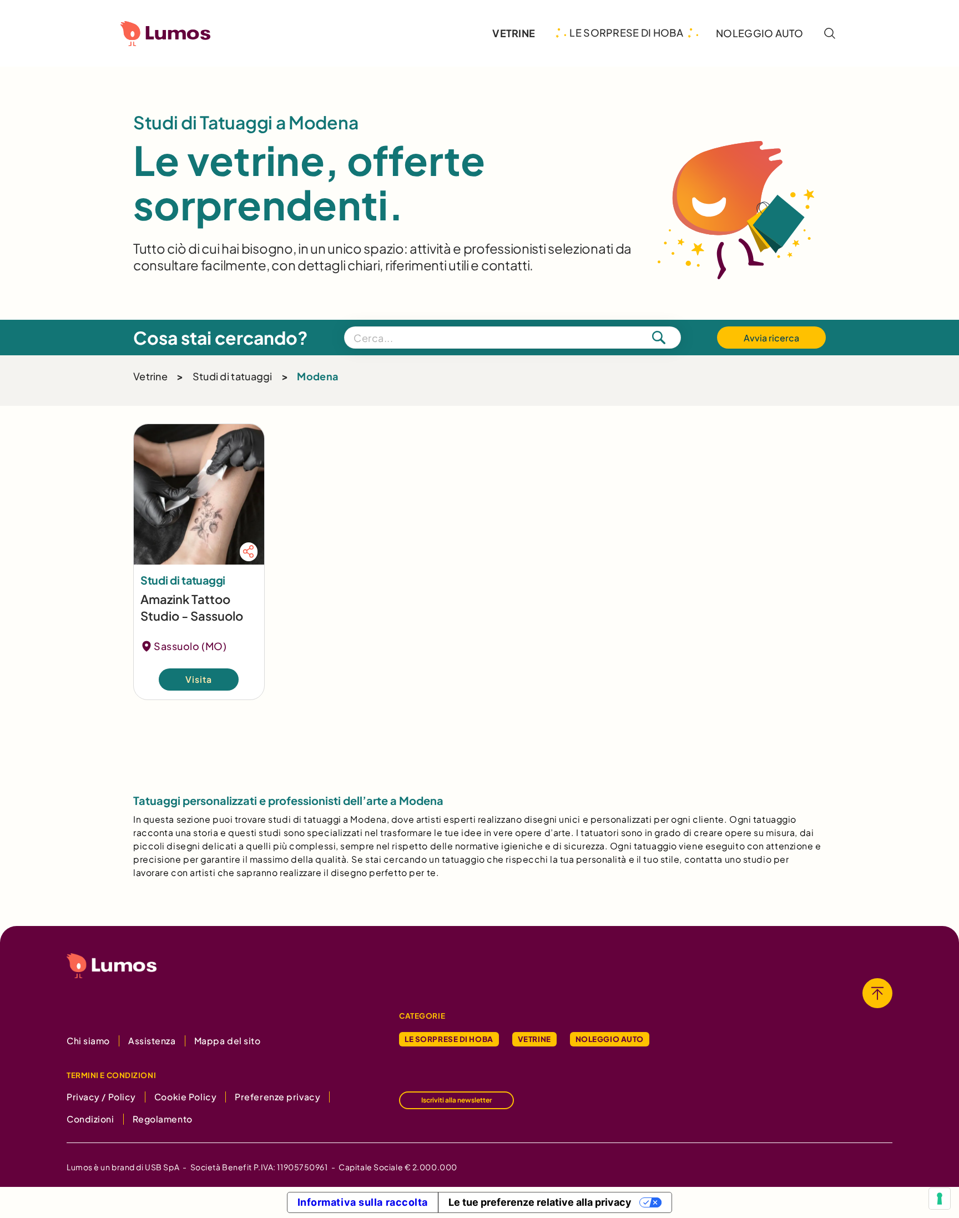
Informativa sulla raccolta (362, 1202)
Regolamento (163, 1119)
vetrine (513, 33)
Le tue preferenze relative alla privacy (540, 1202)
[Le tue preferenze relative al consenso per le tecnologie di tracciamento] (939, 1198)
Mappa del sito (227, 1040)
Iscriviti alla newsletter (456, 1100)
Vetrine (150, 376)
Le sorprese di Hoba (449, 1039)
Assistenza (152, 1040)
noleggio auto (759, 33)
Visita (198, 679)
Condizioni (90, 1119)
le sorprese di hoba (626, 33)
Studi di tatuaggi (232, 376)
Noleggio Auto (610, 1039)
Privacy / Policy (101, 1096)
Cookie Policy (185, 1096)
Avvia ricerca (771, 338)
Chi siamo (88, 1040)
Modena (317, 376)
